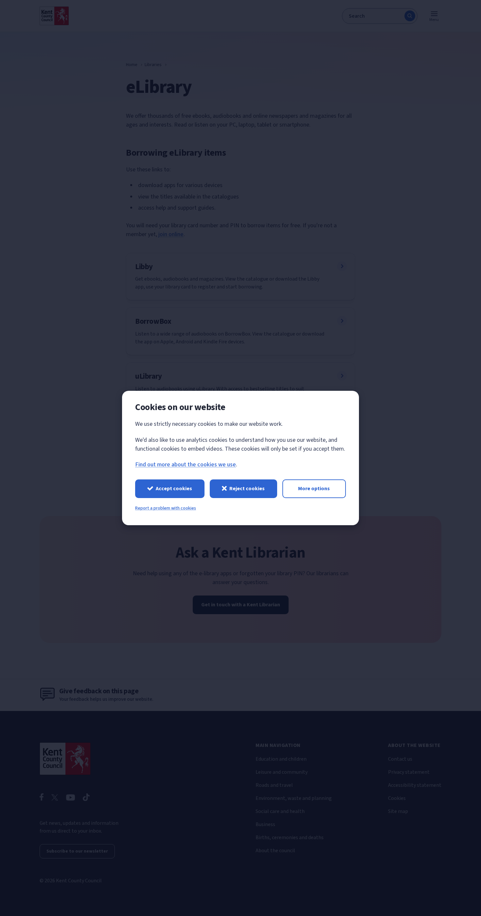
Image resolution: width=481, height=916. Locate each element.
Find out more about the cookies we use (185, 464)
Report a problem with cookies (165, 508)
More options (314, 488)
